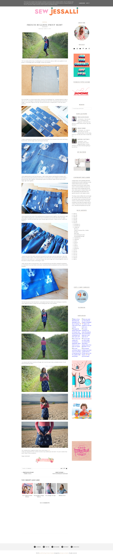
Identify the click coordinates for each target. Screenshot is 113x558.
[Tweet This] (61, 468)
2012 (74, 254)
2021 (74, 215)
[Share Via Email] (66, 468)
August (76, 239)
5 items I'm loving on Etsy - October (81, 230)
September (76, 237)
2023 (74, 213)
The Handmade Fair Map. (79, 236)
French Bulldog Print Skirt (79, 234)
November (76, 225)
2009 (74, 259)
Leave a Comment (27, 468)
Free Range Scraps (83, 117)
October (76, 227)
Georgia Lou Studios (64, 553)
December (76, 224)
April (75, 245)
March (75, 247)
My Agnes (76, 231)
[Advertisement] (81, 483)
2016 (74, 222)
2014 (74, 251)
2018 (74, 219)
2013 (74, 253)
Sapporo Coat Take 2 (84, 139)
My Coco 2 (76, 228)
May (75, 244)
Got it (87, 3)
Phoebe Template (50, 553)
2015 (74, 250)
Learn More (82, 3)
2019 (74, 218)
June (75, 242)
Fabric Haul (76, 233)
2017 (74, 221)
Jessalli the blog (42, 553)
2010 (74, 257)
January (76, 248)
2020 (74, 216)
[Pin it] (64, 468)
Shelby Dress (81, 128)
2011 (74, 256)
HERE (49, 450)
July (75, 241)
